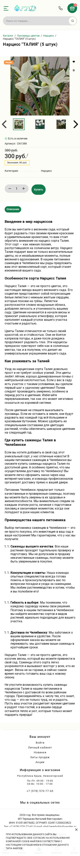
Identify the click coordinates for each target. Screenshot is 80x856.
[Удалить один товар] (10, 188)
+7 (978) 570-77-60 (40, 791)
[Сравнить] (74, 70)
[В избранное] (74, 61)
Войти (40, 742)
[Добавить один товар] (23, 188)
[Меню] (6, 8)
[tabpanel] (40, 466)
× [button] (76, 829)
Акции (40, 762)
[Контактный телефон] (60, 8)
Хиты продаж (40, 757)
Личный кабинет (40, 747)
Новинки (40, 752)
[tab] (13, 209)
